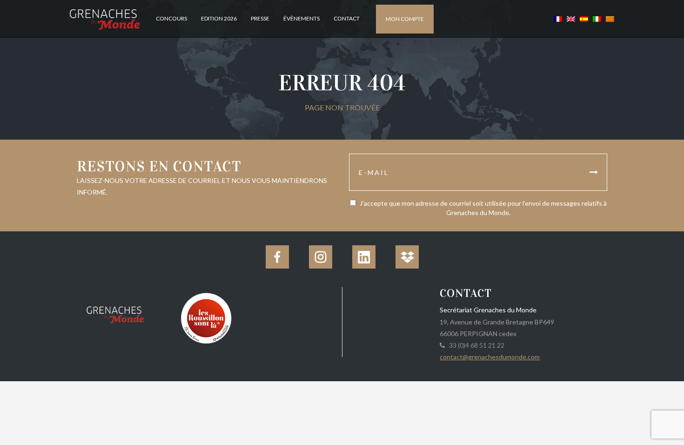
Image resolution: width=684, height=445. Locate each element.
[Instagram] (320, 257)
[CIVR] (206, 317)
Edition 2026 (219, 18)
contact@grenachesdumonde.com (490, 357)
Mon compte (405, 18)
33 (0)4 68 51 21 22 (475, 345)
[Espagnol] (583, 18)
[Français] (557, 18)
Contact (347, 18)
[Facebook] (277, 257)
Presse (260, 18)
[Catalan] (609, 18)
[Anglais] (570, 18)
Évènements (301, 18)
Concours (171, 18)
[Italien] (597, 18)
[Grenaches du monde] (115, 313)
